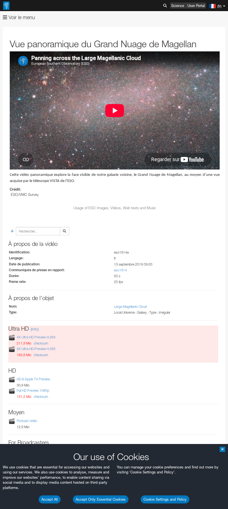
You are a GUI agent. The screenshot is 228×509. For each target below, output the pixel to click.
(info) (35, 329)
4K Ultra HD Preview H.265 (36, 349)
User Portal (196, 5)
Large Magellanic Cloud (130, 307)
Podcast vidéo (27, 421)
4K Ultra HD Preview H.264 (36, 337)
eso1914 (120, 270)
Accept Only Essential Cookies (101, 499)
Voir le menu (21, 17)
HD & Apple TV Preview (33, 379)
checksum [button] (40, 343)
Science (177, 5)
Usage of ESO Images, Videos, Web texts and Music (114, 208)
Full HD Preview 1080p (33, 390)
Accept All (49, 499)
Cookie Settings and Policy (165, 499)
